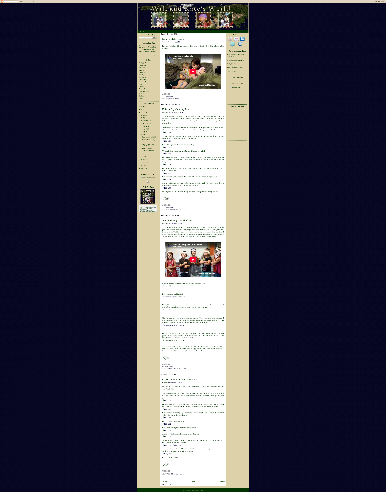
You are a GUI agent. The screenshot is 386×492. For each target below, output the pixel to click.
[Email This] (163, 94)
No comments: (167, 96)
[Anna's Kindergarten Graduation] (193, 285)
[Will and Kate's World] (147, 203)
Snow (140, 86)
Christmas (141, 82)
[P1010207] (167, 430)
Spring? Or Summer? (233, 64)
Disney (141, 72)
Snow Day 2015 (231, 71)
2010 (142, 166)
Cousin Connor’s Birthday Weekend (148, 149)
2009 (142, 168)
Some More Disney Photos (234, 68)
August (145, 129)
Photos (141, 65)
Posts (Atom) (172, 484)
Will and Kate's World (196, 490)
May (144, 154)
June (144, 134)
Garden (141, 96)
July (144, 132)
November (146, 123)
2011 (142, 118)
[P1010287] (167, 173)
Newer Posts (164, 481)
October (145, 126)
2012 (142, 115)
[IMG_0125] (167, 454)
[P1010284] (167, 179)
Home (142, 32)
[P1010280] (167, 147)
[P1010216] (167, 409)
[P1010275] (167, 164)
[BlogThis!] (165, 94)
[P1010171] (167, 400)
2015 (142, 107)
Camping (141, 79)
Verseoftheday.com (153, 55)
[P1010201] (167, 436)
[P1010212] (167, 424)
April (144, 157)
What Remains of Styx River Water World (235, 55)
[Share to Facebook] (169, 94)
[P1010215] (167, 418)
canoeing (141, 98)
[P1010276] (167, 141)
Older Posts (222, 481)
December (146, 120)
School (141, 75)
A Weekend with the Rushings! (236, 60)
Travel (140, 84)
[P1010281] (167, 154)
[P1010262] (167, 132)
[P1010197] (167, 445)
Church (141, 77)
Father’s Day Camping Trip (148, 140)
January (145, 162)
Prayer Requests (143, 91)
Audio (140, 94)
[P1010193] (177, 445)
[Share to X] (167, 94)
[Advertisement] (236, 114)
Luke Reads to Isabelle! (149, 137)
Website (141, 89)
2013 (142, 112)
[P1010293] (167, 188)
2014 (142, 109)
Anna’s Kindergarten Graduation (148, 145)
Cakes (140, 70)
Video (140, 68)
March (145, 159)
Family (141, 63)
